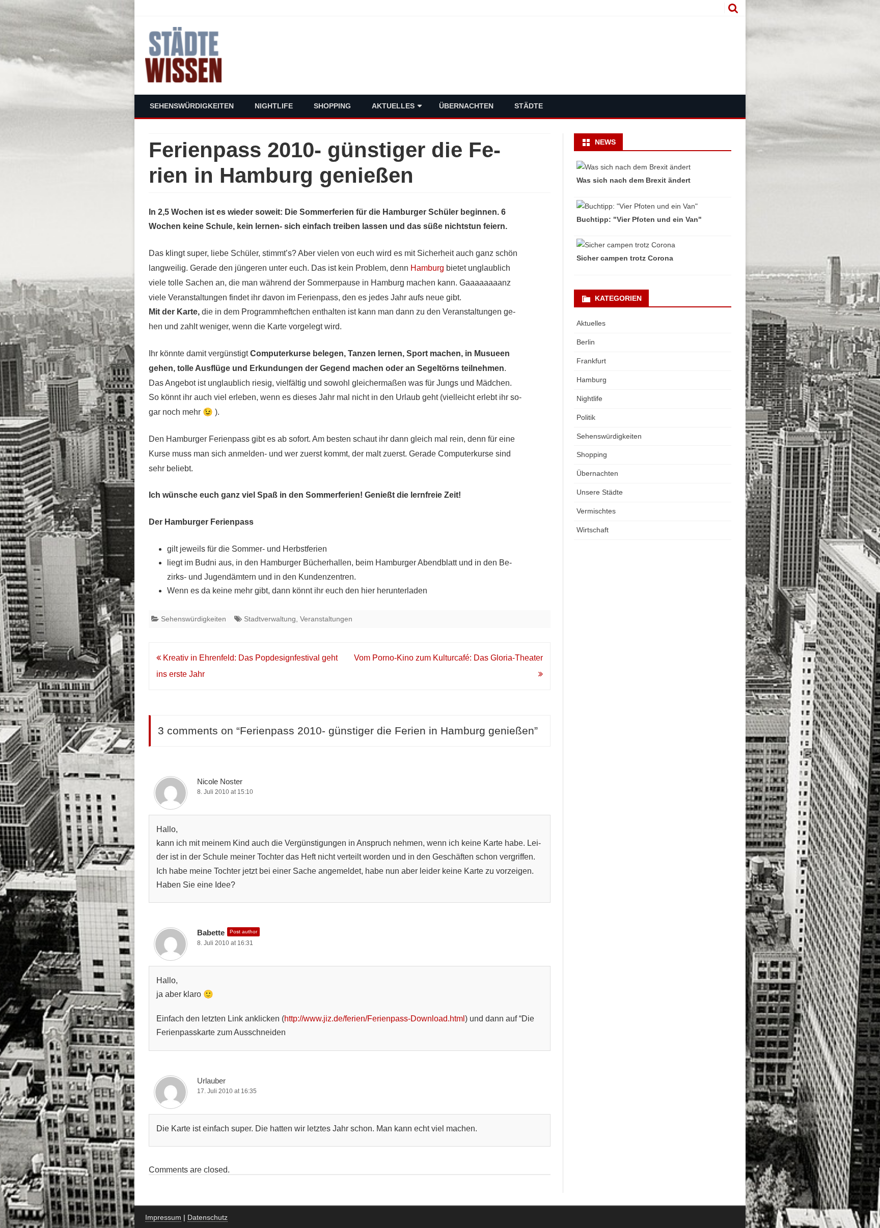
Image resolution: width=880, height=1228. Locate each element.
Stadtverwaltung (270, 619)
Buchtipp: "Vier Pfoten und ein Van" (639, 219)
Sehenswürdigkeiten (192, 106)
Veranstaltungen (326, 619)
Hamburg (427, 268)
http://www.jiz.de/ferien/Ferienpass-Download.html (374, 1018)
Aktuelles (393, 106)
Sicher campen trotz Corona (624, 258)
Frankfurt (591, 361)
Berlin (585, 342)
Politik (585, 417)
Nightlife (274, 106)
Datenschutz (207, 1217)
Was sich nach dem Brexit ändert (633, 180)
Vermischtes (596, 511)
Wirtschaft (592, 530)
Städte (528, 106)
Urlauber (211, 1080)
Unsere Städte (599, 492)
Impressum (163, 1217)
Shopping (332, 106)
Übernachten (466, 106)
